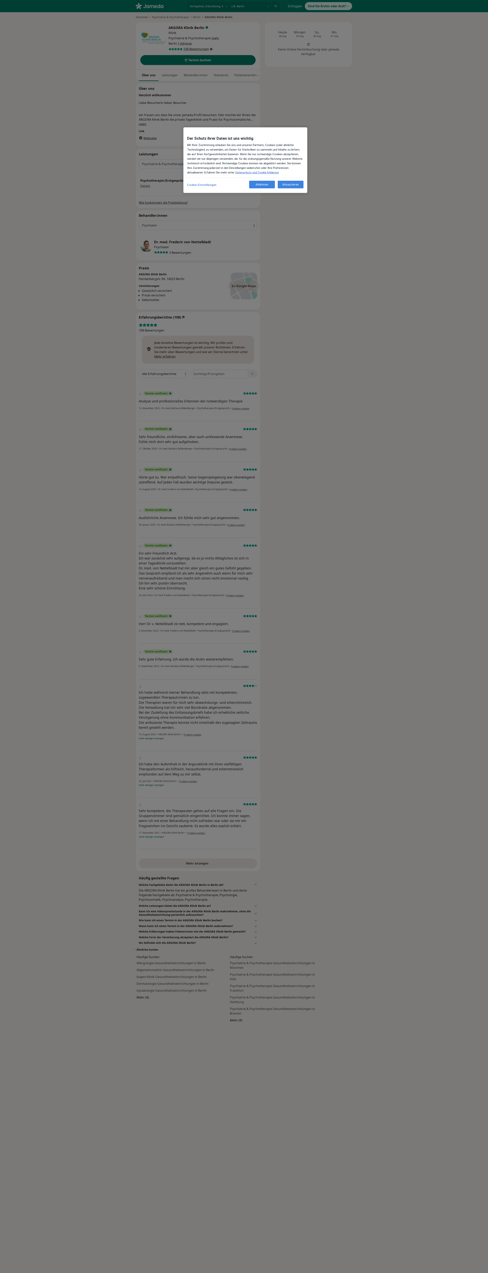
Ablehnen (262, 184)
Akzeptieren (290, 184)
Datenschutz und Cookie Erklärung (257, 172)
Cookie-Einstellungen (202, 185)
